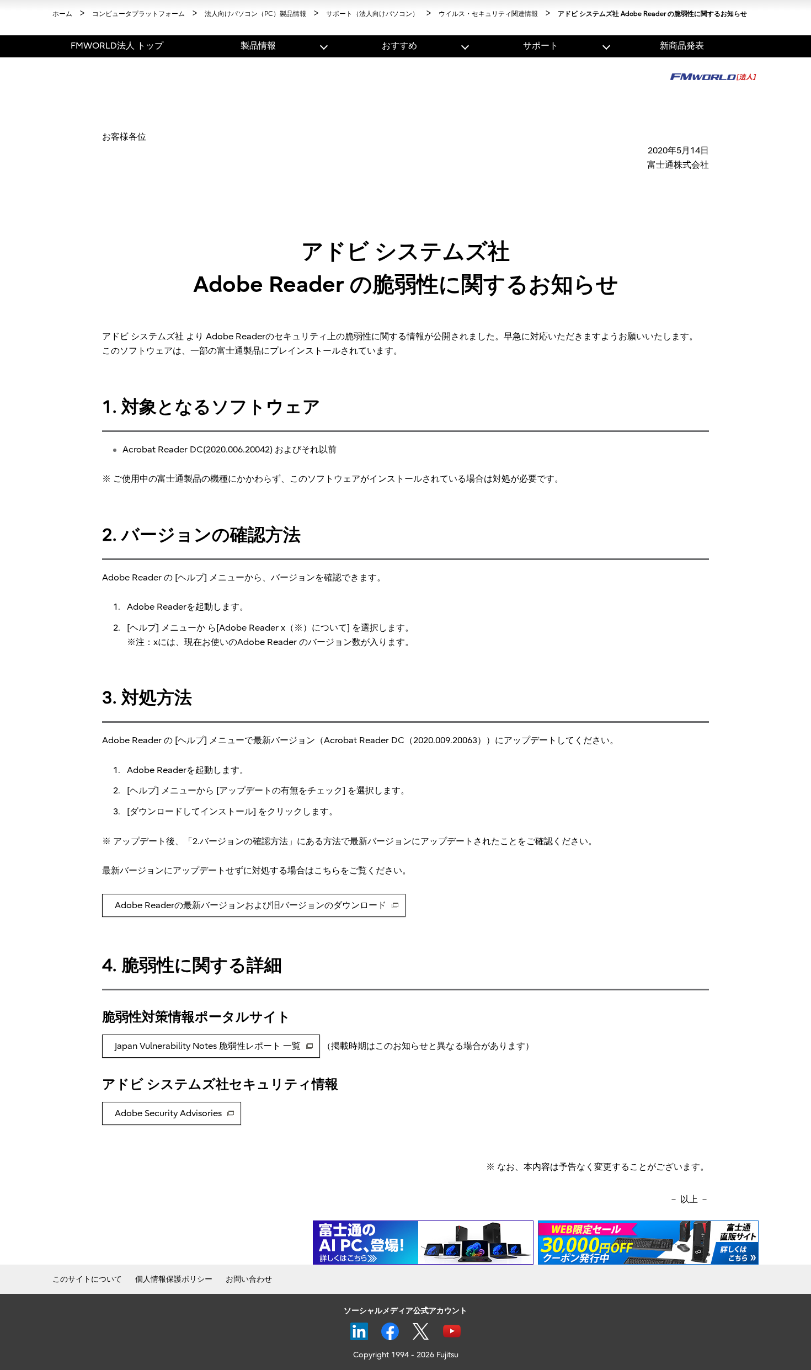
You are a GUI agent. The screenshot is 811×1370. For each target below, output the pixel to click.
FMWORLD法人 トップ (117, 46)
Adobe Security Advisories (168, 1113)
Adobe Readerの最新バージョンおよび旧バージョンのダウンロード (250, 905)
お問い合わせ (249, 1279)
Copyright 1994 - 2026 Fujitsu (405, 1355)
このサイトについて (87, 1279)
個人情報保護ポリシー (173, 1279)
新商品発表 (682, 46)
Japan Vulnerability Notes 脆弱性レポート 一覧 (208, 1046)
